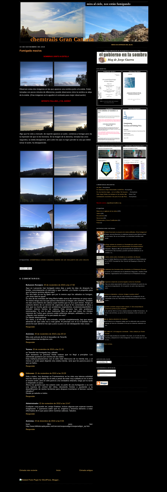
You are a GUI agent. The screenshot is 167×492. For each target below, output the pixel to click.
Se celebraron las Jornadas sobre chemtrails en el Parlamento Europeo (124, 269)
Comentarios (103, 375)
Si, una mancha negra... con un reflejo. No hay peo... (113, 192)
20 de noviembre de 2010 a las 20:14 (50, 334)
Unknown (30, 373)
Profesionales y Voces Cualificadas (107, 220)
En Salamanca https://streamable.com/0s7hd (110, 189)
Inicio (58, 470)
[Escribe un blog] (23, 268)
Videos (99, 213)
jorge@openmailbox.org (113, 203)
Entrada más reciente (28, 470)
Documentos (100, 215)
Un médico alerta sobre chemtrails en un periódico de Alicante (121, 257)
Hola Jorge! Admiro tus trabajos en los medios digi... (112, 194)
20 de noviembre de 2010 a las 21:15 (48, 349)
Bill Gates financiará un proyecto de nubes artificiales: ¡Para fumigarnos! (125, 232)
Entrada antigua (86, 470)
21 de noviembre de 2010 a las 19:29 (50, 373)
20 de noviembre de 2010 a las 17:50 (59, 285)
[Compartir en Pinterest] (30, 268)
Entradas (102, 371)
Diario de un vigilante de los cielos (72, 260)
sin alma (99, 187)
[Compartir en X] (25, 268)
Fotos (98, 222)
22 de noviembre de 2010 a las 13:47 (54, 403)
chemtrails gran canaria (42, 260)
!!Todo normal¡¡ (107, 344)
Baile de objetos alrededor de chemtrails (115, 319)
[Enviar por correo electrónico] (20, 268)
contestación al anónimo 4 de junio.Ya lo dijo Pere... (112, 196)
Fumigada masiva (30, 50)
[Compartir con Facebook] (28, 268)
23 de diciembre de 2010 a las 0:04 (49, 421)
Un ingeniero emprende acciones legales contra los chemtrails (122, 282)
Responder (30, 327)
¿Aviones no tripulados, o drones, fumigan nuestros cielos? (121, 294)
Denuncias (100, 218)
